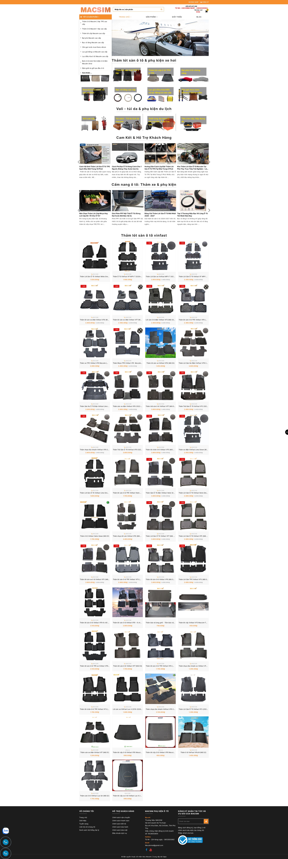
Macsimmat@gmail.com (154, 845)
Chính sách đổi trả (119, 824)
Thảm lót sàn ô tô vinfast (144, 235)
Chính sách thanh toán (120, 821)
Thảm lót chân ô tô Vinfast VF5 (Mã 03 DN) (162, 450)
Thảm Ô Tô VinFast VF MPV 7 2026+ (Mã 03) (130, 276)
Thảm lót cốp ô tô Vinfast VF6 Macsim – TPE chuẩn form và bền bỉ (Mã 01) (174, 752)
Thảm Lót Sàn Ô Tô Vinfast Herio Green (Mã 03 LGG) (198, 493)
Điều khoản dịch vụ (119, 833)
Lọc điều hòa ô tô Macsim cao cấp (95, 56)
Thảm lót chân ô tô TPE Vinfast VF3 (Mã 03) (96, 709)
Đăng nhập (194, 2)
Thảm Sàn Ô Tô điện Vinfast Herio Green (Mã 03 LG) (165, 493)
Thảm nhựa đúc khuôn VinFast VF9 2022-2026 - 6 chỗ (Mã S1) (170, 709)
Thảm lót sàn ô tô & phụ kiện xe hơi (144, 60)
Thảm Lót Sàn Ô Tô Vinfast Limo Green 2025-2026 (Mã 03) (102, 493)
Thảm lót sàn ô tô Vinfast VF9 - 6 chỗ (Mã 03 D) (131, 623)
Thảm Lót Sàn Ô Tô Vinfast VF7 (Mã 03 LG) (162, 536)
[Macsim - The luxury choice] (95, 9)
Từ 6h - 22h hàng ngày (185, 8)
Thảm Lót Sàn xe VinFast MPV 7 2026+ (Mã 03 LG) (165, 276)
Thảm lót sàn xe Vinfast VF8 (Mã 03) (160, 363)
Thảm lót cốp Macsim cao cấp (93, 33)
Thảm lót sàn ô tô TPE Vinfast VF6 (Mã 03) (162, 666)
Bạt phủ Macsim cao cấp (91, 38)
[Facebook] (146, 850)
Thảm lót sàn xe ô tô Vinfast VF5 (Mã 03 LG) (97, 579)
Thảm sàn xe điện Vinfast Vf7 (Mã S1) (94, 752)
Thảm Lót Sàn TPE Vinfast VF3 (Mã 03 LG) (195, 579)
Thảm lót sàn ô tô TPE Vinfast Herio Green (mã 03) (132, 493)
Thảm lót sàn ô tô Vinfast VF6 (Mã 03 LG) (161, 579)
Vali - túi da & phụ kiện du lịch (144, 109)
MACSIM (127, 793)
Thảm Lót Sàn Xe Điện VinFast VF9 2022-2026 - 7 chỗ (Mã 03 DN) (204, 363)
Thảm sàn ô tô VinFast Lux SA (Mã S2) (94, 796)
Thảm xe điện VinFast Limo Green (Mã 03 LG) (196, 450)
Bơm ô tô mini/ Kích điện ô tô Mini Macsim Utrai (94, 62)
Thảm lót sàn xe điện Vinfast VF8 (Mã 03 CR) (97, 320)
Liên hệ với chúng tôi (87, 827)
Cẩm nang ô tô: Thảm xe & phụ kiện (144, 184)
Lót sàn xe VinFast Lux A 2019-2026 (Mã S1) (130, 709)
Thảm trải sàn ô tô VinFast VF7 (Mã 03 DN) (162, 406)
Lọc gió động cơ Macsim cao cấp (94, 52)
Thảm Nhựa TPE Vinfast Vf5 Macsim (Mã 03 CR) (131, 363)
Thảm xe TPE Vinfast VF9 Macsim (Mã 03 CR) (97, 363)
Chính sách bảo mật (119, 830)
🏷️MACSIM (94, 274)
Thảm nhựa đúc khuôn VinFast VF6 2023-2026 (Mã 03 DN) (102, 450)
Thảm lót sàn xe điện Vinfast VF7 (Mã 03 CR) (130, 320)
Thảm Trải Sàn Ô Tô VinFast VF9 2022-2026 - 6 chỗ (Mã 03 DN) (137, 450)
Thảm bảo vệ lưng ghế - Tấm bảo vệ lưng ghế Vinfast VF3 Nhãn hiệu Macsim (175, 623)
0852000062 (202, 8)
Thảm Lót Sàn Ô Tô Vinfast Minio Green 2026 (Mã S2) (100, 276)
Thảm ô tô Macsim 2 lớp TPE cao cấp (94, 22)
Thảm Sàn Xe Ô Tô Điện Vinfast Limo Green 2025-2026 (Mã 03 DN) (105, 406)
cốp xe (127, 750)
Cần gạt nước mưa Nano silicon (94, 47)
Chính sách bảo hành (120, 827)
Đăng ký (205, 2)
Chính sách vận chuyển (121, 817)
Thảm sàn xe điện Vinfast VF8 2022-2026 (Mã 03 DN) (133, 406)
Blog (199, 17)
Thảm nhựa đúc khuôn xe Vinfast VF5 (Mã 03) (196, 666)
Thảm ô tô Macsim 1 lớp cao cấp (94, 29)
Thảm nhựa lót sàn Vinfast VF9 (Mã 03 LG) (129, 536)
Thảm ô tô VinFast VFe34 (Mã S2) (193, 752)
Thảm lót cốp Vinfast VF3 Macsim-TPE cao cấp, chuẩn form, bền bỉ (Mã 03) (207, 623)
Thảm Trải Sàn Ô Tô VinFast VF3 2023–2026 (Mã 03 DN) (200, 406)
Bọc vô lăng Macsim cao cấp (93, 42)
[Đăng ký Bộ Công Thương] (190, 840)
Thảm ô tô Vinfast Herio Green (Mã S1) (94, 536)
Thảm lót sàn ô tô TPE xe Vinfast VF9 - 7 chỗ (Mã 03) (100, 666)
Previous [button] (78, 162)
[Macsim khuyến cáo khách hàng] (160, 37)
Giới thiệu (177, 17)
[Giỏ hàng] (206, 12)
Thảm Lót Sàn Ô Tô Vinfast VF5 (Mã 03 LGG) (196, 536)
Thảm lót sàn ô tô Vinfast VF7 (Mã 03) (127, 666)
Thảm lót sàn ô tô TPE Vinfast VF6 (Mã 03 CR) (196, 320)
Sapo (165, 857)
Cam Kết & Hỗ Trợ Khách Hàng (144, 138)
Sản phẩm (151, 17)
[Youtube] (150, 850)
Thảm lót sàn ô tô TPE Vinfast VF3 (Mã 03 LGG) (131, 579)
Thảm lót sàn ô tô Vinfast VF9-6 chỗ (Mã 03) (97, 623)
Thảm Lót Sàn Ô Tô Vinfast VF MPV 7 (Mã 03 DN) (197, 276)
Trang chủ (124, 17)
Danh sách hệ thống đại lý (89, 830)
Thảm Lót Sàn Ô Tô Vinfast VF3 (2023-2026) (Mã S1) (199, 709)
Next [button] (209, 162)
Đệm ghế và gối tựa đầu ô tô (93, 68)
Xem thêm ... (87, 73)
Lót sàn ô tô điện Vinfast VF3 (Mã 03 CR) (161, 320)
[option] (160, 37)
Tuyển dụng (83, 824)
